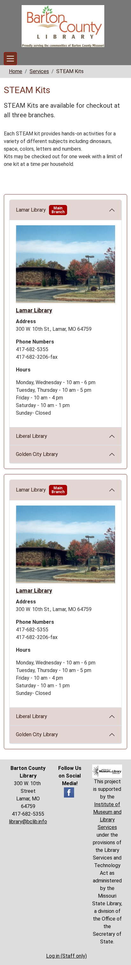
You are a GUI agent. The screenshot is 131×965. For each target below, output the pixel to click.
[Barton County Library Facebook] (69, 792)
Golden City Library (37, 454)
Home (15, 71)
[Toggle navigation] (10, 58)
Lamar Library (40, 210)
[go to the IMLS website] (107, 771)
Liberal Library (31, 436)
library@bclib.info (28, 822)
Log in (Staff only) (66, 956)
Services (39, 71)
